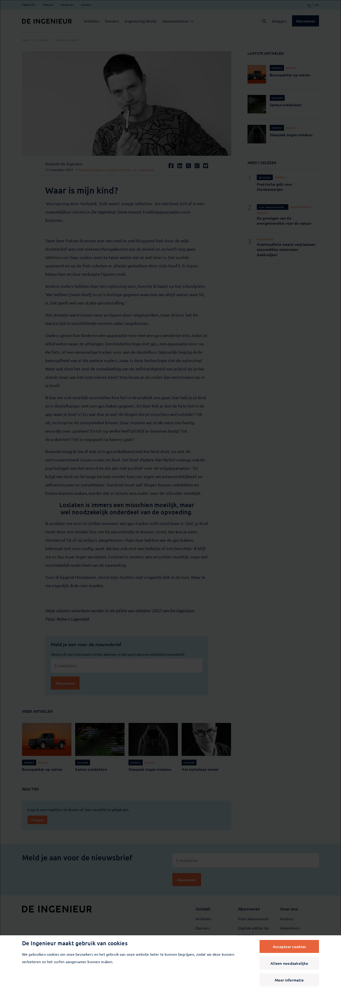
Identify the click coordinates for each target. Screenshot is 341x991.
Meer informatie (289, 979)
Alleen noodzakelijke (289, 963)
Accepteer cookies (289, 946)
